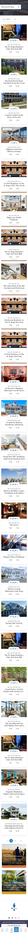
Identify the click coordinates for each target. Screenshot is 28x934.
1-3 (14, 143)
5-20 (14, 382)
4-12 (14, 617)
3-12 (14, 40)
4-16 (14, 583)
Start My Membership (14, 925)
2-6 (14, 109)
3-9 (14, 74)
